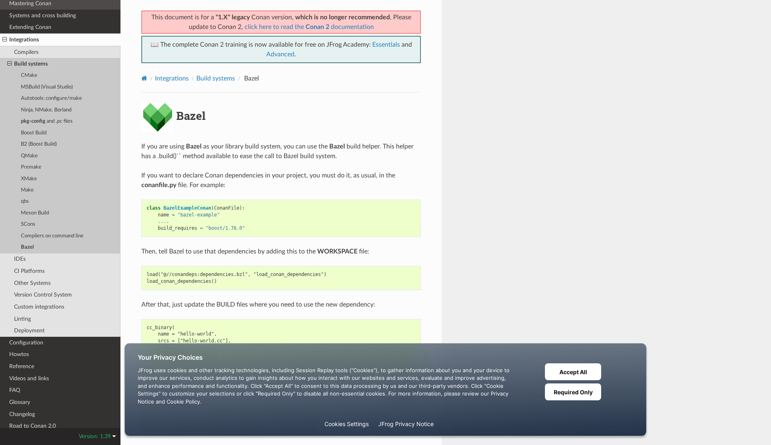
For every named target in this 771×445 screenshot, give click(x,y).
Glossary (19, 402)
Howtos (19, 354)
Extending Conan (30, 27)
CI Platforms (29, 271)
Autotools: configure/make (51, 98)
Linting (22, 319)
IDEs (20, 259)
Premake (31, 167)
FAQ (14, 390)
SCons (28, 224)
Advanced (280, 54)
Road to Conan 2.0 (32, 426)
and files (47, 121)
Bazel (27, 247)
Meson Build (35, 213)
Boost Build (34, 133)
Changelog (22, 414)
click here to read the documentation (309, 27)
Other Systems (32, 283)
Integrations (24, 40)
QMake (29, 156)
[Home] (144, 78)
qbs (25, 201)
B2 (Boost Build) (39, 144)
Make (27, 190)
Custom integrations (39, 307)
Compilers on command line (52, 236)
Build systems (31, 64)
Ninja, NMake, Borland (46, 110)
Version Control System (43, 295)
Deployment (29, 331)
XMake (29, 178)
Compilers (26, 52)
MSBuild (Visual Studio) (47, 87)
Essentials (386, 44)
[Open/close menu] (4, 39)
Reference (21, 366)
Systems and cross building (42, 15)
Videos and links (29, 378)
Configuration (26, 343)
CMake (29, 75)
